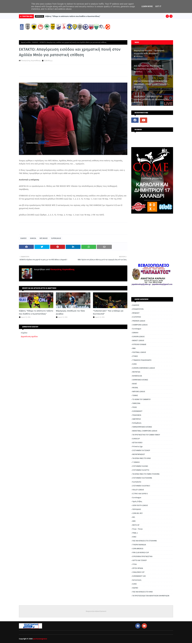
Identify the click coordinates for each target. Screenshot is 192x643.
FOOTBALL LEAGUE (139, 352)
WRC (134, 521)
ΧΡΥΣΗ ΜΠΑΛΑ (137, 568)
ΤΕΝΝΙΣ (135, 395)
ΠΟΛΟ (134, 407)
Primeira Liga (137, 446)
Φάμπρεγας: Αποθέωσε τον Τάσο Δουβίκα (70, 312)
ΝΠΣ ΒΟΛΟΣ (44, 238)
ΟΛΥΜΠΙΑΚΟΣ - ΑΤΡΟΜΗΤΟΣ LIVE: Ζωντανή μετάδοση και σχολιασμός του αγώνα (151, 98)
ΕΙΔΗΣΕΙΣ (35, 42)
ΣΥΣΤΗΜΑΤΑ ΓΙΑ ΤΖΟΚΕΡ (141, 450)
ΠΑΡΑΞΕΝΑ (136, 403)
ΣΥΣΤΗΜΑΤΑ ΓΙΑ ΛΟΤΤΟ (140, 470)
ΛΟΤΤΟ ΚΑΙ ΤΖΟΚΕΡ (139, 560)
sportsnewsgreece (40, 639)
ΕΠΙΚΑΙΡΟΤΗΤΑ (137, 309)
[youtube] (143, 120)
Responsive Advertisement (96, 611)
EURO (134, 364)
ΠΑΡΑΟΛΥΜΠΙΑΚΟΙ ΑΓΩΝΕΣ (142, 427)
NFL (133, 517)
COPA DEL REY (137, 513)
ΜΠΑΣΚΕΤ (135, 313)
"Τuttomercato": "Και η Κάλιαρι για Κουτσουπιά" (108, 312)
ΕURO (134, 584)
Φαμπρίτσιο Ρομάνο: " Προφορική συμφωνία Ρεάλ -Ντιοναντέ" (149, 52)
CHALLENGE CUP (138, 572)
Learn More (147, 6)
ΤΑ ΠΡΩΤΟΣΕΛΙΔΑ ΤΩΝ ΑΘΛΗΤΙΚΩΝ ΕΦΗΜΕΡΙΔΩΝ (150, 596)
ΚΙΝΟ (134, 537)
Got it (158, 6)
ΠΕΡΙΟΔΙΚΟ (136, 509)
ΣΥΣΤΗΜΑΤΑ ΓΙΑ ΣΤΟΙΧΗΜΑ (142, 478)
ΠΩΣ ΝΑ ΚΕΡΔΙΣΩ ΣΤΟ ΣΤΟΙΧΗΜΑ (144, 541)
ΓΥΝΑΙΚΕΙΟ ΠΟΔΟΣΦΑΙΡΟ (141, 360)
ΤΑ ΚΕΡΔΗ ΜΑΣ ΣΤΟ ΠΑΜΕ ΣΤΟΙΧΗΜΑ (145, 474)
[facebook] (135, 120)
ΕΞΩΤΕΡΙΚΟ (136, 317)
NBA (133, 348)
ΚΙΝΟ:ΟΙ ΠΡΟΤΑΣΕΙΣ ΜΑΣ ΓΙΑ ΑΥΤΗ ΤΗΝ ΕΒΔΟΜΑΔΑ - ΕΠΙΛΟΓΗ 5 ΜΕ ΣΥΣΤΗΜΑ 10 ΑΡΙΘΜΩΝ (151, 83)
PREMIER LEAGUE (138, 321)
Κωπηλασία (136, 482)
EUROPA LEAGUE (138, 337)
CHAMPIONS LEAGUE (140, 325)
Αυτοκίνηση (136, 580)
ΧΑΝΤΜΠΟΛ (136, 419)
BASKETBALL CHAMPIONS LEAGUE (144, 431)
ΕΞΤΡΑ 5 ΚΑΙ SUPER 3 (140, 494)
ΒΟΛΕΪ (134, 384)
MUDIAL (135, 388)
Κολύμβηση (136, 423)
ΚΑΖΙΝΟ (135, 588)
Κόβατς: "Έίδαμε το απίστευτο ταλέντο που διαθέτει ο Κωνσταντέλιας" (72, 16)
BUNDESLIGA (137, 376)
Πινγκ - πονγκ (137, 529)
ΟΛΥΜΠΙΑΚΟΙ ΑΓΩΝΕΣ (140, 380)
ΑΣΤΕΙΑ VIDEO (137, 443)
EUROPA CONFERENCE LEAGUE (143, 368)
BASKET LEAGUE (138, 340)
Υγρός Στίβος (137, 501)
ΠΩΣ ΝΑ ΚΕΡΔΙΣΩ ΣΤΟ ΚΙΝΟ (142, 592)
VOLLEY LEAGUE (138, 490)
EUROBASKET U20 (139, 576)
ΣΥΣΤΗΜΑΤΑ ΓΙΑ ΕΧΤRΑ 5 (141, 486)
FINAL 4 (135, 533)
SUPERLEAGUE (56, 238)
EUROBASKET (137, 411)
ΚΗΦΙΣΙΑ (33, 238)
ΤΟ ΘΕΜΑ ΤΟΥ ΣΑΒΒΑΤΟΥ (141, 399)
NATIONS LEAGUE (138, 392)
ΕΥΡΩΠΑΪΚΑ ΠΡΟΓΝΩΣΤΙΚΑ (142, 556)
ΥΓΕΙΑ (134, 564)
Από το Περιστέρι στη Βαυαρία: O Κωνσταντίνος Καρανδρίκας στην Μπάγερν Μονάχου (148, 67)
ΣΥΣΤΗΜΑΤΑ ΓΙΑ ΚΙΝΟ (140, 466)
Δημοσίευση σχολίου (29, 336)
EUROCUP (136, 439)
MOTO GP (135, 525)
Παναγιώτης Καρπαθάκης (31, 61)
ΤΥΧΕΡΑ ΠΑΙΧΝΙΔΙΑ (139, 545)
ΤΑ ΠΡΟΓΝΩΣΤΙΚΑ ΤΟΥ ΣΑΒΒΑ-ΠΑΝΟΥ (146, 435)
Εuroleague (136, 498)
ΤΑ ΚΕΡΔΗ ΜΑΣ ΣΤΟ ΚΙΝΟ (141, 458)
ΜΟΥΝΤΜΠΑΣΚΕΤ (138, 454)
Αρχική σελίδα (26, 42)
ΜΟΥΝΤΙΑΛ (136, 372)
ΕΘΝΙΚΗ (135, 333)
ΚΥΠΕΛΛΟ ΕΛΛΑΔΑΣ (139, 344)
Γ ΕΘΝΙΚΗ (136, 462)
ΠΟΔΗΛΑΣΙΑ (136, 415)
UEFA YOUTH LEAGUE (140, 505)
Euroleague (136, 329)
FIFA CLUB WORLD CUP (140, 552)
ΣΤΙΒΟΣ (135, 356)
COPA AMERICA (137, 549)
